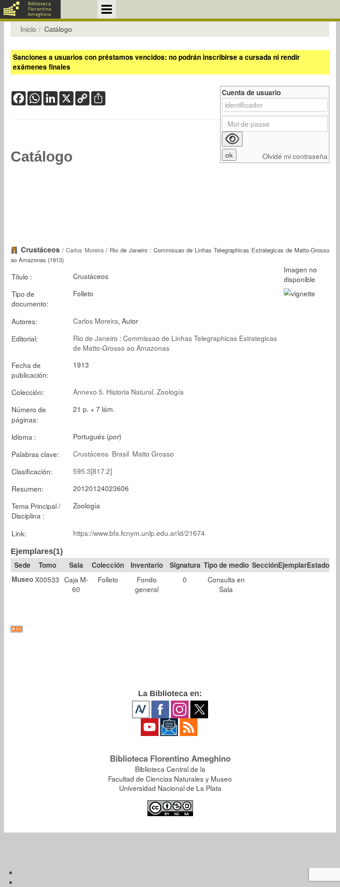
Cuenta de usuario (251, 92)
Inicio (28, 29)
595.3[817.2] (92, 471)
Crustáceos (90, 453)
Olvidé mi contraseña (295, 156)
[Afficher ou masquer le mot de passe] (232, 139)
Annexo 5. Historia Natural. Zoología (128, 391)
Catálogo (42, 157)
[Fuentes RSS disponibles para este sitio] (170, 629)
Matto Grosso (153, 453)
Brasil (120, 453)
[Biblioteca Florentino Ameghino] (30, 9)
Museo (22, 579)
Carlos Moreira (85, 250)
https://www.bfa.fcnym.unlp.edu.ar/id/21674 (139, 533)
